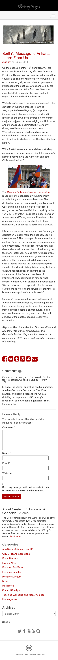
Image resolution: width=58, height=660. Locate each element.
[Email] (35, 359)
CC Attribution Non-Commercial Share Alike (29, 654)
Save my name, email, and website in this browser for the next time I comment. (25, 488)
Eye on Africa (9, 562)
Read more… (16, 536)
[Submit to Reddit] (28, 359)
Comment (8, 427)
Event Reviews (10, 558)
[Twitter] (20, 631)
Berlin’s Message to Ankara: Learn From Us (26, 55)
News (5, 581)
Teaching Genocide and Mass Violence (23, 594)
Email (6, 463)
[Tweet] (10, 359)
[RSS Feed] (33, 631)
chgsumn (6, 61)
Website (7, 473)
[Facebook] (24, 631)
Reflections (8, 585)
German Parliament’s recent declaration (28, 192)
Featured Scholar (11, 571)
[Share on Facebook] (5, 359)
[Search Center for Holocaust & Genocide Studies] (38, 631)
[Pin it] (22, 359)
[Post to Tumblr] (16, 359)
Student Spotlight (11, 590)
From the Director (11, 576)
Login (7, 621)
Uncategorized (10, 599)
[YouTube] (28, 631)
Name (6, 453)
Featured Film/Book (12, 567)
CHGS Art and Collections (16, 553)
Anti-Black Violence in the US (17, 549)
